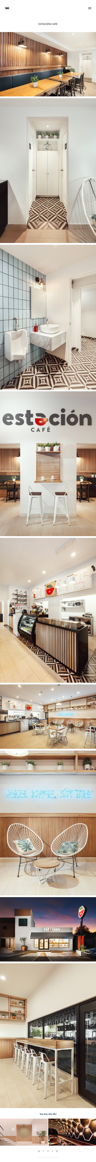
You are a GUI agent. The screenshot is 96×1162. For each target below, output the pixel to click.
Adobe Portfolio (52, 1157)
